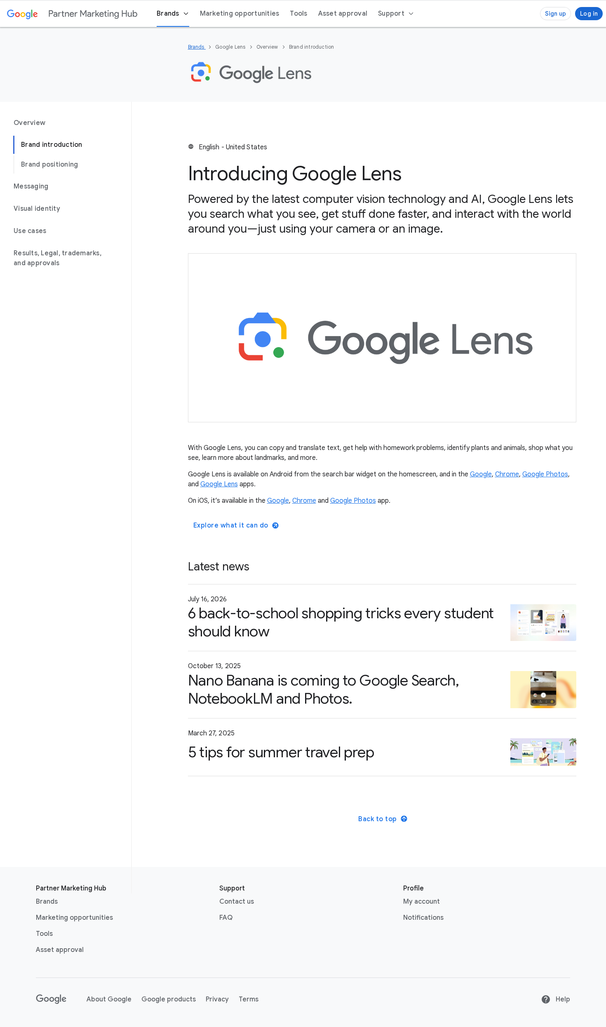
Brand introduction (51, 145)
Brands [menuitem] (168, 13)
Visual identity (37, 209)
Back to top (377, 819)
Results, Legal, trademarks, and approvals (57, 258)
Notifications (423, 918)
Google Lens (219, 484)
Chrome (507, 474)
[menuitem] (396, 14)
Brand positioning (49, 164)
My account (421, 901)
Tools (44, 934)
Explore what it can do (230, 525)
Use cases (30, 231)
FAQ (226, 918)
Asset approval (60, 950)
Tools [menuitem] (298, 13)
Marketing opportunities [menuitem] (240, 13)
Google (481, 474)
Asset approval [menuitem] (343, 13)
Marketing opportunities (74, 918)
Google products (168, 999)
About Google (109, 999)
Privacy (217, 999)
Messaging (31, 186)
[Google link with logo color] (22, 14)
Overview (29, 123)
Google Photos (545, 474)
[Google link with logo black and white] (51, 999)
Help (562, 999)
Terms (248, 999)
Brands (197, 47)
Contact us (236, 901)
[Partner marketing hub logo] (93, 14)
